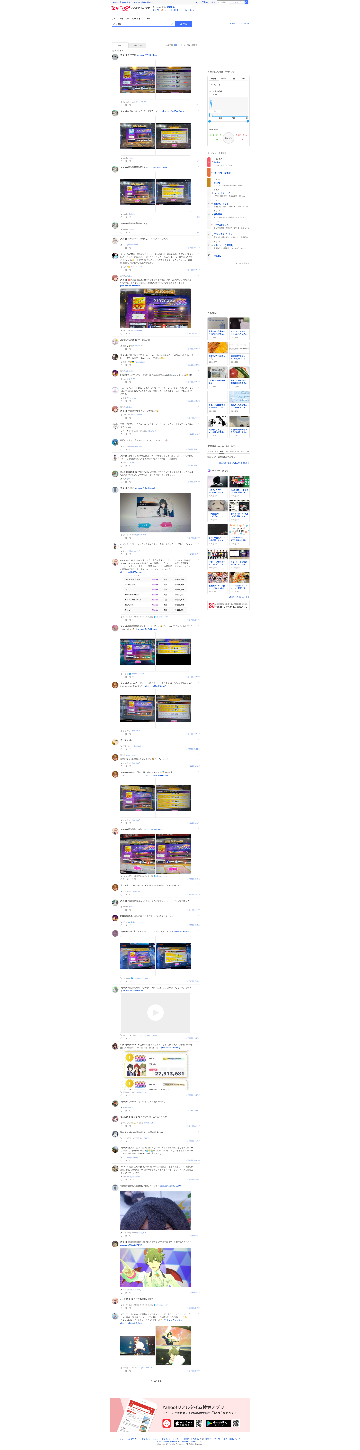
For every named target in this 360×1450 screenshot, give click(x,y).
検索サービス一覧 (212, 1439)
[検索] (246, 2)
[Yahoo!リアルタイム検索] (130, 7)
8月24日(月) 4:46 (193, 554)
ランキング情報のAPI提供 (166, 1442)
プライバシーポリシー (151, 1439)
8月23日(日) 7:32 (193, 981)
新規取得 (171, 7)
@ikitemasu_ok (137, 346)
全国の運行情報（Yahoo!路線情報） (233, 463)
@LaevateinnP (134, 463)
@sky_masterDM (133, 1177)
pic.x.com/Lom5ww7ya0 (133, 990)
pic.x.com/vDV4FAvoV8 (145, 488)
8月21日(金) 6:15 (193, 1293)
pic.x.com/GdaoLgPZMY (131, 1245)
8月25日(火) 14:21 (193, 365)
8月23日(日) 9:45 (193, 766)
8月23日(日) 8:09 (193, 910)
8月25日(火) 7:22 (193, 418)
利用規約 (185, 1439)
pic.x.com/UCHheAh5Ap (157, 775)
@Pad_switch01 (150, 1123)
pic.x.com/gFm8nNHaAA (146, 629)
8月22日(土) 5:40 (193, 1126)
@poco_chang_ (133, 1157)
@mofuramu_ (135, 1290)
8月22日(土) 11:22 (193, 1111)
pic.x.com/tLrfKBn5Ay (170, 1047)
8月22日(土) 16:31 (193, 1038)
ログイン (156, 10)
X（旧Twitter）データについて (191, 1442)
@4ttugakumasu (153, 1035)
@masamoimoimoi (141, 978)
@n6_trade (131, 479)
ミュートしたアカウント (240, 23)
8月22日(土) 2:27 (193, 1141)
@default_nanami (140, 746)
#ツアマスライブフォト (174, 1320)
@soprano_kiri (146, 1368)
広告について (196, 1439)
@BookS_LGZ (136, 267)
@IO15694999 (136, 330)
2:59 (198, 217)
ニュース (148, 19)
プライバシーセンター (171, 1439)
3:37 (198, 161)
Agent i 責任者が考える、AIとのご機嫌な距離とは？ (134, 2)
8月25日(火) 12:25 (193, 382)
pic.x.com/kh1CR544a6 (179, 931)
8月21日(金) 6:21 (193, 1236)
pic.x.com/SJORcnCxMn (173, 111)
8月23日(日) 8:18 (193, 879)
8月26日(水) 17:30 (193, 270)
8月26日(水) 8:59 (193, 333)
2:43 (198, 232)
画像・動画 (137, 45)
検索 (185, 24)
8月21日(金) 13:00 (193, 1160)
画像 (121, 19)
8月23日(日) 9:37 (193, 823)
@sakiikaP (136, 731)
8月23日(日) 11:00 (193, 749)
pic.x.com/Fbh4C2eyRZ (156, 167)
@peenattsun (140, 362)
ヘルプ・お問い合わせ (231, 1439)
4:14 (198, 105)
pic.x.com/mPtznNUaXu (130, 286)
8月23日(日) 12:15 (193, 734)
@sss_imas (131, 398)
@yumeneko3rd (138, 674)
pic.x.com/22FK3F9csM (147, 55)
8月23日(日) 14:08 (193, 677)
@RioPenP (152, 431)
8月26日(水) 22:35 (193, 248)
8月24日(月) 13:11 (193, 449)
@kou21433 (144, 1138)
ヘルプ (212, 2)
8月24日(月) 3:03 (193, 620)
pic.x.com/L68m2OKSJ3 (131, 1323)
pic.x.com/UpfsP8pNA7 (155, 686)
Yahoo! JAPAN (202, 2)
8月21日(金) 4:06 (193, 1371)
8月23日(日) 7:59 (193, 925)
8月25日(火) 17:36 (193, 349)
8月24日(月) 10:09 (193, 482)
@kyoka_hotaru (162, 617)
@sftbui (129, 276)
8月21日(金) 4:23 (193, 1308)
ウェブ (114, 19)
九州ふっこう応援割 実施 (237, 2)
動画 (127, 19)
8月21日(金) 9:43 (193, 1179)
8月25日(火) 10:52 (193, 401)
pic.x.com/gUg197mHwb (131, 572)
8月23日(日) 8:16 (193, 894)
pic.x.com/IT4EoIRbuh (154, 829)
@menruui (129, 1108)
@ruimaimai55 (132, 245)
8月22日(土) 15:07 (193, 1095)
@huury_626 (141, 535)
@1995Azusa (140, 102)
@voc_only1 (131, 755)
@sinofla (132, 158)
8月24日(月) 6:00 (193, 538)
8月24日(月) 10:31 (193, 465)
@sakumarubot (136, 446)
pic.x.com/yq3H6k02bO (170, 1186)
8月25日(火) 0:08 (193, 434)
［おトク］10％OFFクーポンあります (179, 10)
